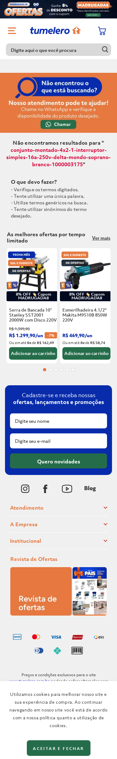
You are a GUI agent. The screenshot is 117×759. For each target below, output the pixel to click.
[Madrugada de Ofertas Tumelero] (58, 9)
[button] (44, 369)
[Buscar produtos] (105, 49)
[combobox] (58, 49)
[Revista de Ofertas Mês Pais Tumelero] (58, 613)
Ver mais (101, 238)
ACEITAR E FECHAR (58, 748)
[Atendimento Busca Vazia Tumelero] (58, 101)
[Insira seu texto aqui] (25, 488)
